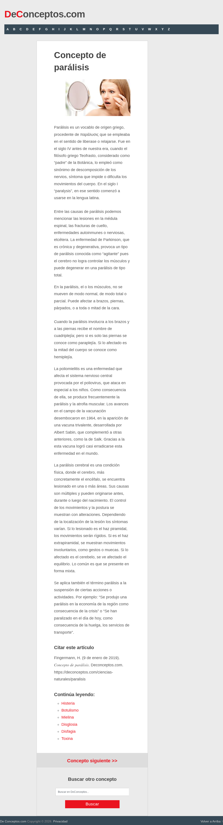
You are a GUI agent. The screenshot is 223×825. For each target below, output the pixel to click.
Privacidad (60, 821)
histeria (68, 703)
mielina (67, 717)
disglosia (69, 724)
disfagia (68, 731)
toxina (67, 738)
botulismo (70, 710)
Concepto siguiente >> (92, 760)
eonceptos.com (44, 14)
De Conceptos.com (13, 821)
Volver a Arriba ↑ (212, 821)
